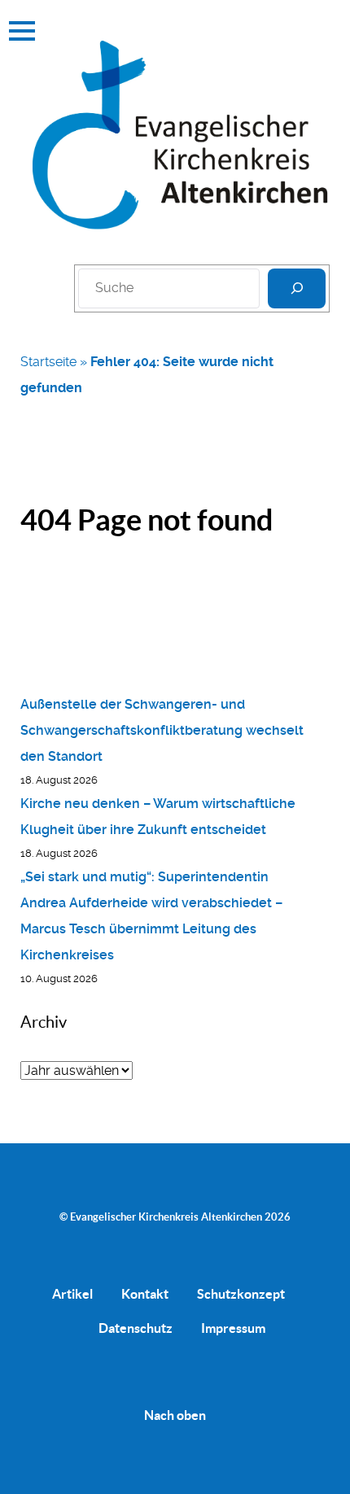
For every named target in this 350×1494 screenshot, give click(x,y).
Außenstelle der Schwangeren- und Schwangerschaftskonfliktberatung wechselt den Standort (162, 730)
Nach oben (175, 1415)
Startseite (48, 361)
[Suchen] (297, 288)
